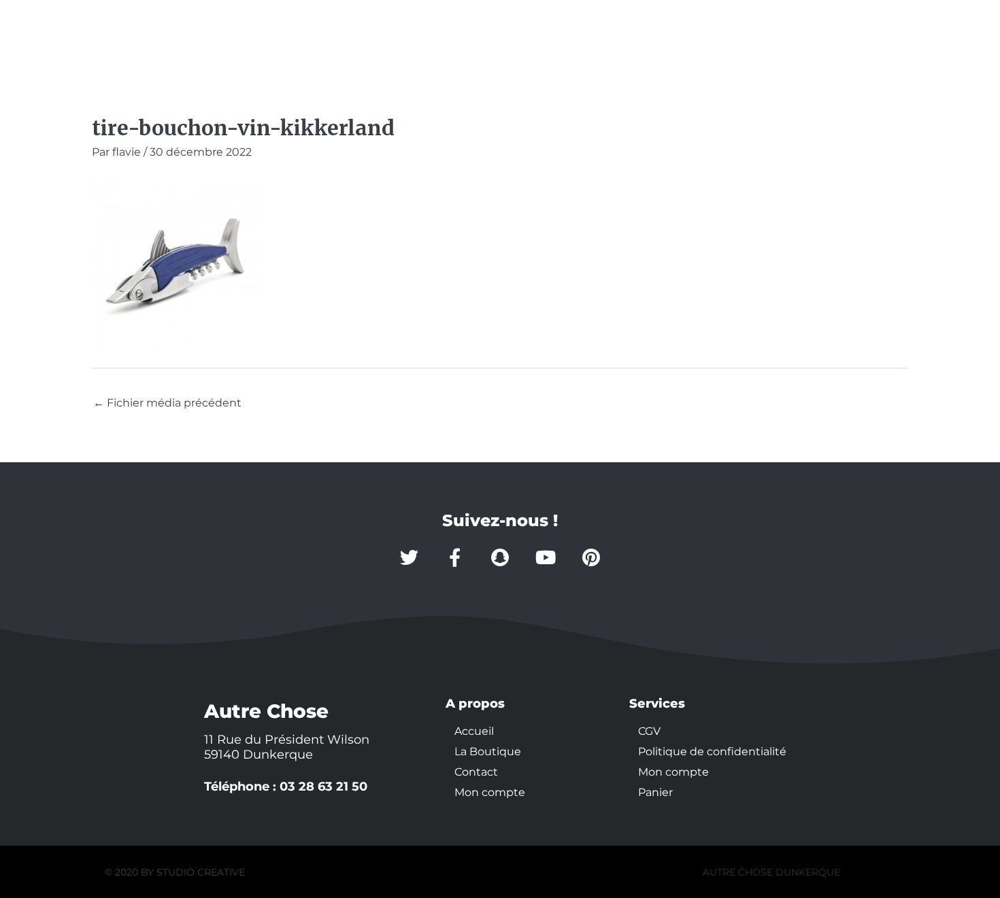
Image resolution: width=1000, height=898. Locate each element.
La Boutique (226, 36)
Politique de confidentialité (712, 751)
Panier (655, 792)
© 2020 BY (130, 872)
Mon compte (414, 36)
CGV (649, 731)
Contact (319, 36)
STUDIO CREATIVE (200, 872)
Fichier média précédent (167, 402)
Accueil (136, 36)
